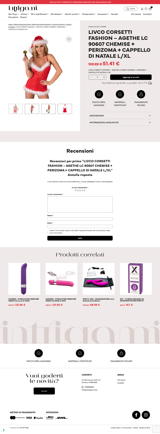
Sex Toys (12, 13)
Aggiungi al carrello (131, 77)
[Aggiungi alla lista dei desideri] (69, 39)
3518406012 (89, 387)
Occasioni (13, 17)
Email (50, 223)
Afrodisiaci (56, 13)
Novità (114, 13)
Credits (135, 428)
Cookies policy (116, 428)
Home (10, 24)
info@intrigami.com (90, 390)
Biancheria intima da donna (41, 24)
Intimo (24, 13)
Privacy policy (126, 428)
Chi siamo (136, 13)
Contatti (147, 13)
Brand (23, 17)
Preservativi (88, 13)
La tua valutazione (80, 187)
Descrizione (97, 115)
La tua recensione (55, 194)
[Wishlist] (146, 8)
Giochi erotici (71, 13)
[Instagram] (146, 414)
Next (70, 109)
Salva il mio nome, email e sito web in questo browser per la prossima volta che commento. (80, 231)
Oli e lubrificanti (39, 13)
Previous (10, 109)
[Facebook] (136, 414)
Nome (50, 215)
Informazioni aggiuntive (104, 122)
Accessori (102, 13)
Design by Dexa (144, 428)
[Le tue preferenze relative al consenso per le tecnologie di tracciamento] (4, 430)
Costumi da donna (58, 24)
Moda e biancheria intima (22, 24)
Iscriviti (44, 391)
